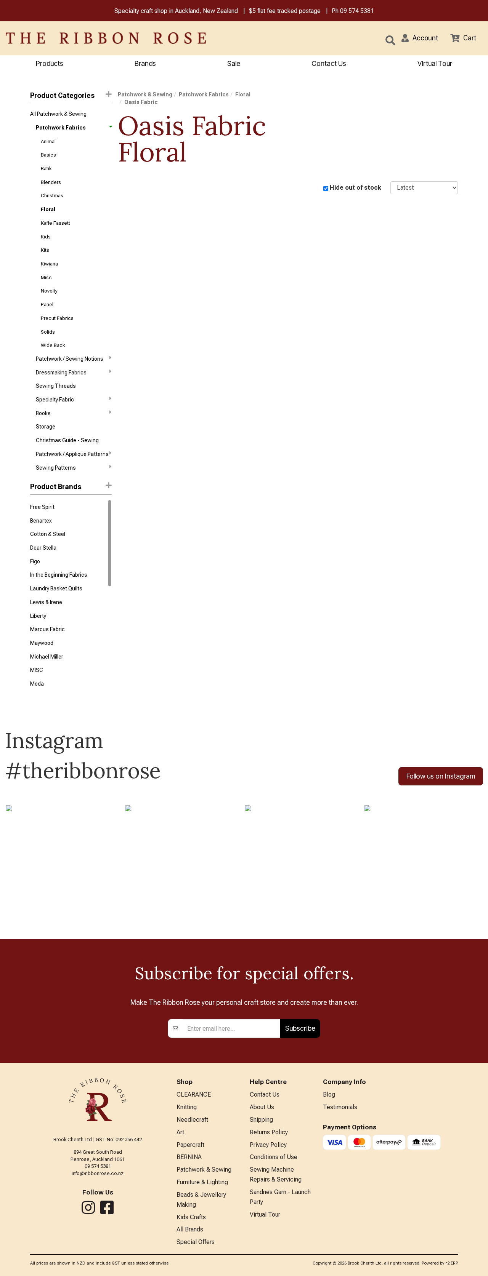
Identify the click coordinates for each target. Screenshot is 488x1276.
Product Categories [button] (62, 95)
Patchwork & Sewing (145, 94)
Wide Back (53, 345)
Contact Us (328, 63)
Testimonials (340, 1107)
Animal (48, 141)
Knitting (187, 1107)
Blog (329, 1094)
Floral (48, 209)
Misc (46, 277)
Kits (45, 250)
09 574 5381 (357, 10)
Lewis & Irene (46, 602)
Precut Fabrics (57, 318)
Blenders (51, 182)
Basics (48, 155)
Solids (48, 332)
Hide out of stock (355, 187)
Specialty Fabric (55, 400)
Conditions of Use (273, 1157)
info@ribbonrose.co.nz (98, 1173)
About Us (262, 1107)
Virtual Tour (434, 63)
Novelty (49, 291)
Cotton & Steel (47, 534)
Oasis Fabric (141, 102)
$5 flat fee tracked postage (285, 10)
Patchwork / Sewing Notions (69, 359)
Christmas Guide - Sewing (67, 440)
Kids (46, 237)
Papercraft (190, 1144)
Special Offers (196, 1242)
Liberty (38, 616)
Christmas (52, 195)
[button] (419, 38)
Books (43, 413)
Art (180, 1132)
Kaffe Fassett (55, 223)
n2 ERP (451, 1263)
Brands (145, 63)
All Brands (190, 1229)
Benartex (41, 521)
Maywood (41, 643)
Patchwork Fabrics (61, 128)
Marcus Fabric (47, 629)
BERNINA (189, 1157)
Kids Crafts (191, 1217)
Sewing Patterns (56, 468)
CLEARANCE (194, 1094)
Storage (45, 427)
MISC (36, 670)
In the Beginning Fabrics (58, 575)
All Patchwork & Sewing (58, 114)
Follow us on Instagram (440, 776)
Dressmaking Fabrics (61, 372)
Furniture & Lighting (202, 1182)
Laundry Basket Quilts (56, 588)
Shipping (261, 1119)
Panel (47, 304)
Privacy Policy (268, 1144)
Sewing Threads (56, 386)
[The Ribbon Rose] (101, 38)
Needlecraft (192, 1119)
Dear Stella (43, 548)
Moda (37, 684)
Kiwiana (49, 264)
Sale (233, 63)
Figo (35, 561)
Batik (46, 168)
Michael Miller (46, 657)
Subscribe (300, 1028)
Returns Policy (269, 1132)
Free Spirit (42, 507)
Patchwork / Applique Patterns (72, 454)
